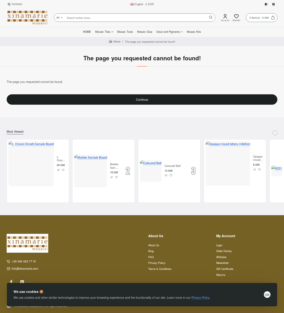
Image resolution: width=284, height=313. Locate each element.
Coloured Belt (172, 166)
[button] (59, 170)
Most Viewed (15, 131)
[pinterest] (22, 281)
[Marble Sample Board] (90, 171)
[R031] (276, 171)
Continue (142, 99)
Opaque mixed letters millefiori (258, 158)
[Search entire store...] (211, 18)
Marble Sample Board (114, 166)
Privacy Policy (200, 297)
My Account (225, 236)
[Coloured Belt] (151, 171)
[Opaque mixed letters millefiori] (228, 163)
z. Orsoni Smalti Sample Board (61, 159)
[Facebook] (11, 281)
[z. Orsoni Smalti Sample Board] (31, 163)
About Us (155, 236)
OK (267, 294)
